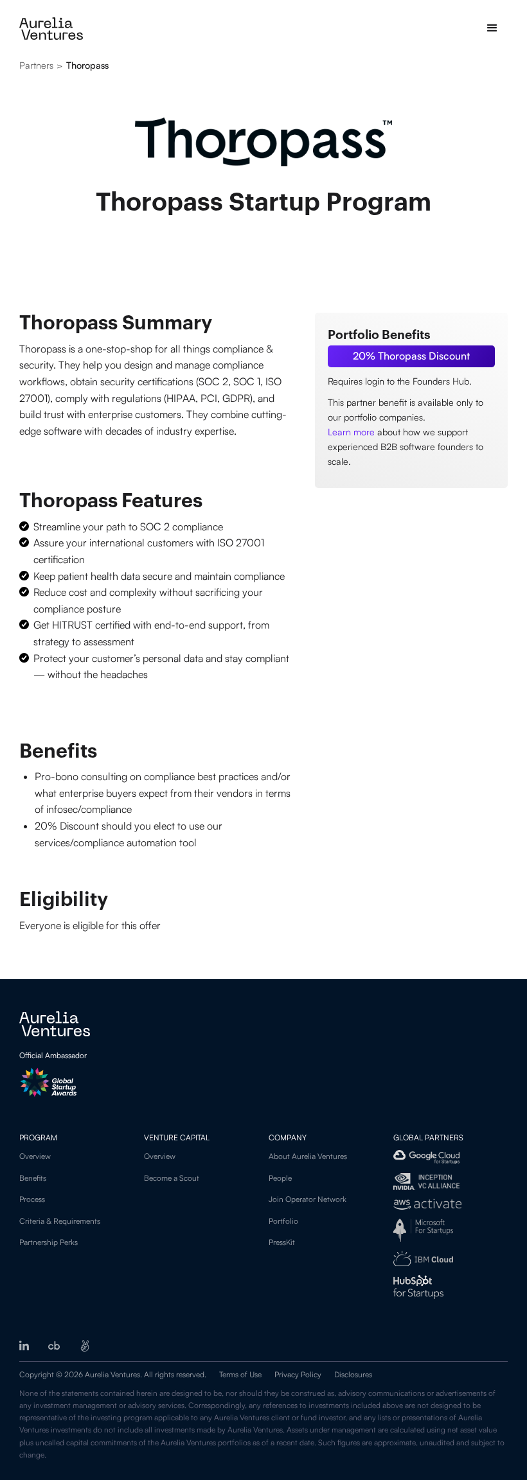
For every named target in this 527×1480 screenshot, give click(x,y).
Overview (35, 1156)
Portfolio (283, 1221)
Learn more (351, 431)
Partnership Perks (48, 1242)
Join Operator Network (307, 1199)
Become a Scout (171, 1178)
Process (32, 1199)
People (280, 1178)
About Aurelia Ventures (308, 1156)
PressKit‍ (282, 1242)
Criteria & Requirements (59, 1221)
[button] (492, 28)
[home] (51, 28)
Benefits (32, 1178)
